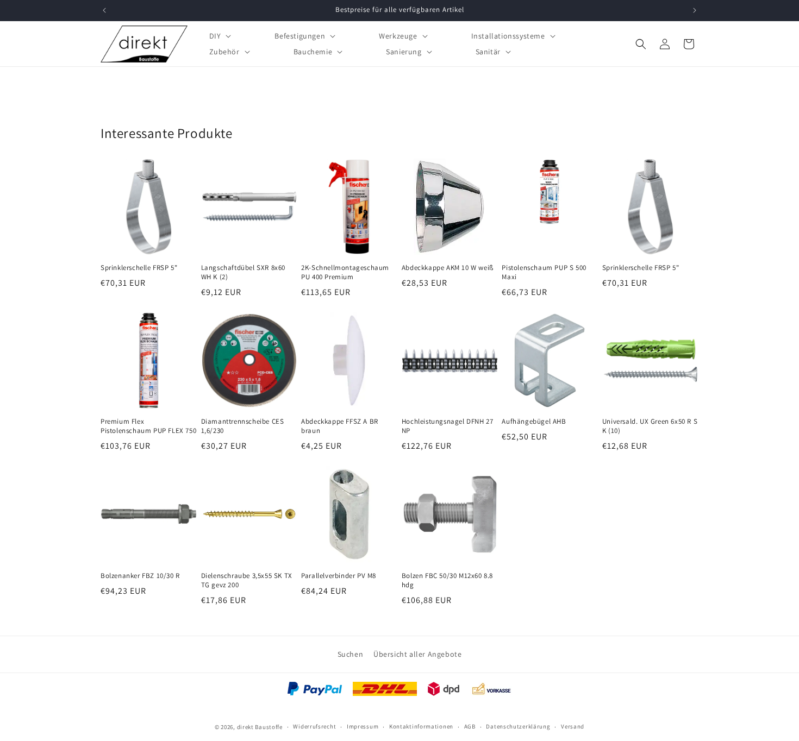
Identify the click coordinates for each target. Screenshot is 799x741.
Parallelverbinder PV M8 (338, 576)
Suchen (351, 654)
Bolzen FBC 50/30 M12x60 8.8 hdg (447, 580)
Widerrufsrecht (314, 727)
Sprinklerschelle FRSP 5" (139, 267)
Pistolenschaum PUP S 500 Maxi (544, 272)
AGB (470, 727)
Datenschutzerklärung (518, 727)
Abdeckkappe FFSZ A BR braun (339, 426)
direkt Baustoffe (260, 727)
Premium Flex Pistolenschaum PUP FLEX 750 (148, 426)
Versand (572, 727)
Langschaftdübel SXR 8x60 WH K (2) (243, 272)
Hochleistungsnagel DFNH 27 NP (448, 426)
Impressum (362, 727)
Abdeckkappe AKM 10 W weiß (448, 267)
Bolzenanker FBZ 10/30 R (140, 576)
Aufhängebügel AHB (534, 421)
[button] (219, 35)
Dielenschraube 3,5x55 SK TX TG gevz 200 (246, 580)
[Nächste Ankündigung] (695, 10)
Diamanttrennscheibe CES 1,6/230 (242, 426)
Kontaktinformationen (421, 727)
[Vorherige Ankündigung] (104, 10)
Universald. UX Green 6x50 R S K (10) (649, 426)
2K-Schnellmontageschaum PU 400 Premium (345, 272)
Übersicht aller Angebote (417, 654)
